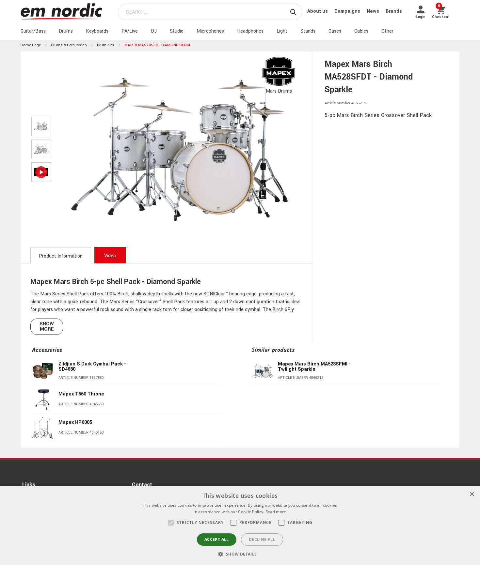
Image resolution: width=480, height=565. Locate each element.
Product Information (61, 256)
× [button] (471, 494)
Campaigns (347, 11)
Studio (177, 31)
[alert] (240, 525)
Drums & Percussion (69, 45)
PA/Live (129, 31)
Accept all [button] (216, 539)
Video (110, 255)
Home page (31, 45)
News (373, 11)
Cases (334, 31)
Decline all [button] (262, 539)
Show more (47, 326)
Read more (275, 511)
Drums (66, 31)
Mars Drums (279, 91)
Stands (307, 31)
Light (282, 31)
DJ (154, 31)
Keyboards (97, 31)
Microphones (210, 31)
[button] (170, 522)
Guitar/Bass (33, 31)
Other (387, 31)
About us (318, 11)
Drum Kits (105, 45)
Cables (361, 31)
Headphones (250, 31)
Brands (394, 11)
